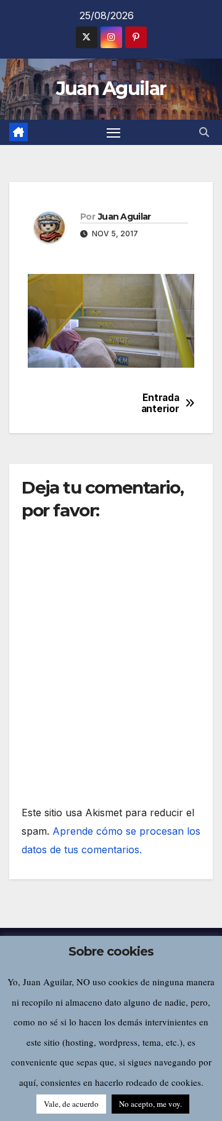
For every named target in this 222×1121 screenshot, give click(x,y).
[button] (204, 132)
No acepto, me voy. (150, 1103)
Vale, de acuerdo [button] (71, 1103)
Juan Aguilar (111, 88)
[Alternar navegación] (113, 132)
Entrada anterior (160, 403)
